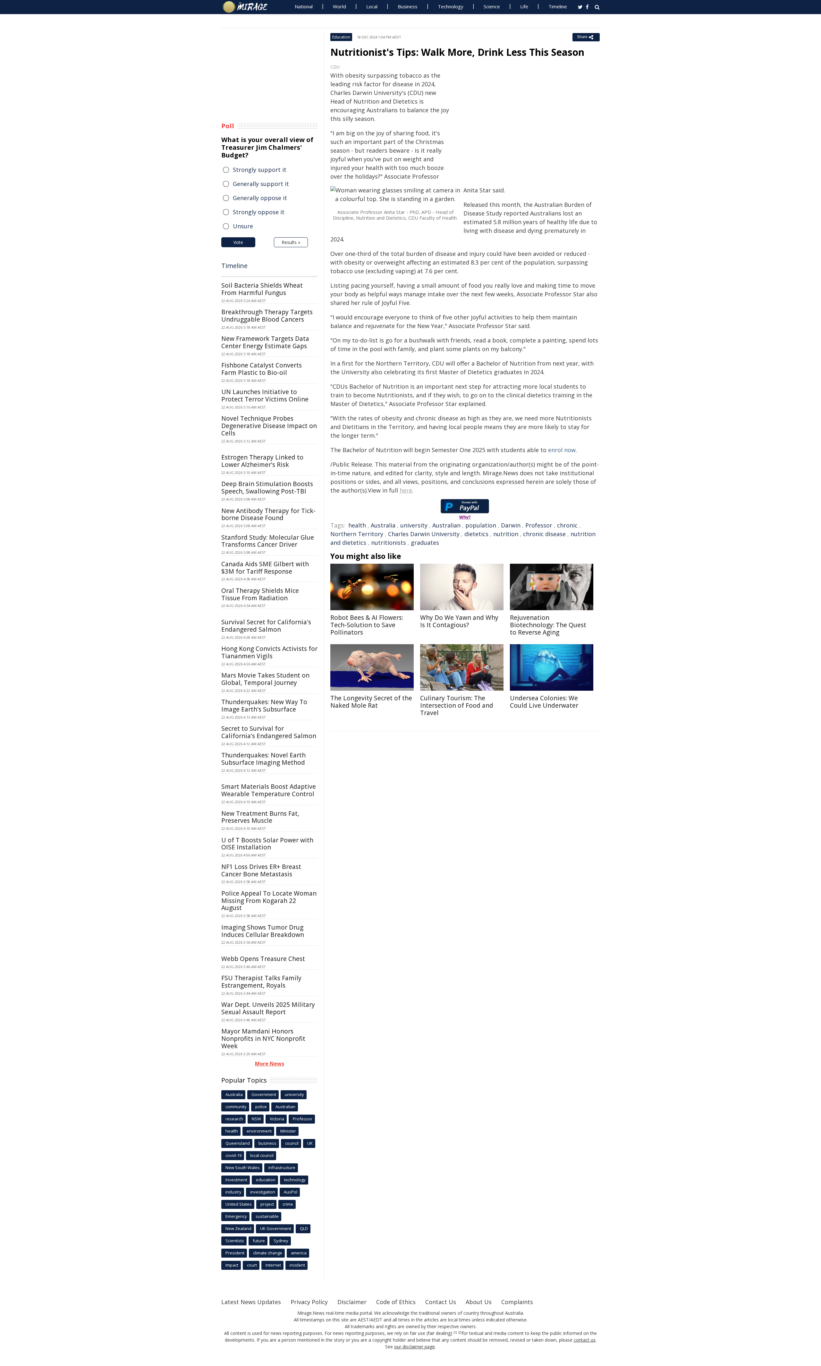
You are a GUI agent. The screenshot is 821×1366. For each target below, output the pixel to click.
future (259, 1241)
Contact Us (440, 1302)
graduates (425, 542)
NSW (256, 1119)
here (406, 490)
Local (371, 6)
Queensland (237, 1143)
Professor (538, 525)
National (304, 6)
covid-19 (233, 1155)
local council (262, 1155)
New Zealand (238, 1228)
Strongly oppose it (258, 212)
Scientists (234, 1241)
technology (295, 1180)
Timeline (557, 6)
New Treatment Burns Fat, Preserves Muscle (260, 817)
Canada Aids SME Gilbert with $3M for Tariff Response (265, 568)
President (234, 1253)
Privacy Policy (309, 1302)
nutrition (505, 534)
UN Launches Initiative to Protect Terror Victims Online (265, 395)
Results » (291, 242)
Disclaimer (352, 1302)
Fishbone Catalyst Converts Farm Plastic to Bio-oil (261, 369)
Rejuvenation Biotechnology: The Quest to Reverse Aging (548, 625)
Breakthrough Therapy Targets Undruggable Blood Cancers (267, 316)
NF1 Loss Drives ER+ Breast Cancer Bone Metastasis (261, 870)
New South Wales (242, 1167)
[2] (460, 1333)
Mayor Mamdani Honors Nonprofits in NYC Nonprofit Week (263, 1038)
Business (408, 6)
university (413, 525)
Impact (231, 1265)
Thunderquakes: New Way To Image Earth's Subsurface (264, 705)
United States (238, 1204)
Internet (273, 1265)
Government (263, 1094)
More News (269, 1063)
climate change (267, 1253)
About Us (479, 1302)
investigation (262, 1192)
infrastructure (281, 1167)
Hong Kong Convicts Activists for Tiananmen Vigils (269, 652)
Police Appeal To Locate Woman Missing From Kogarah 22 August (269, 900)
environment (259, 1131)
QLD (304, 1228)
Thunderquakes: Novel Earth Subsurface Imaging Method (263, 759)
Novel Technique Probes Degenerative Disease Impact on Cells (269, 425)
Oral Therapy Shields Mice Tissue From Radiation (260, 594)
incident (297, 1265)
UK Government (275, 1228)
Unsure (243, 226)
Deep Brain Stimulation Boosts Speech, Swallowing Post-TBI (267, 487)
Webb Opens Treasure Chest (263, 959)
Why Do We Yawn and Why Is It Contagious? (459, 621)
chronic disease (544, 534)
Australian (446, 525)
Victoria (277, 1119)
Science (492, 6)
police (261, 1106)
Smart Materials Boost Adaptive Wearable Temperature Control (268, 790)
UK (310, 1143)
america (299, 1253)
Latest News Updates (251, 1302)
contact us (585, 1340)
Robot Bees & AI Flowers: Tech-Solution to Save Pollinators (366, 625)
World (339, 6)
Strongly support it (259, 169)
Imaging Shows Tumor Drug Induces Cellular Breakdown (262, 931)
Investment (236, 1180)
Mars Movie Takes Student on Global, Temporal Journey (265, 679)
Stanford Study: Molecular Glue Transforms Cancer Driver (267, 541)
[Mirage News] (248, 7)
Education (341, 37)
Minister (288, 1131)
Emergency (236, 1216)
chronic (567, 525)
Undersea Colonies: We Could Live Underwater (544, 702)
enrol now (562, 450)
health (357, 525)
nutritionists (388, 542)
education (265, 1180)
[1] (455, 1333)
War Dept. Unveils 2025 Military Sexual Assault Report (268, 1008)
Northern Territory (356, 534)
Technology (450, 6)
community (236, 1106)
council (292, 1143)
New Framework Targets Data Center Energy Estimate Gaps (265, 342)
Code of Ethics (396, 1302)
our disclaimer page (414, 1347)
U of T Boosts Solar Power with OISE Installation (267, 844)
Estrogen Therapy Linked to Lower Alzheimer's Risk (262, 461)
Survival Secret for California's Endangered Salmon (266, 626)
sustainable (267, 1216)
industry (233, 1192)
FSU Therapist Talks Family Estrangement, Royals (261, 982)
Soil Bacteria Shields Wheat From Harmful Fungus (262, 289)
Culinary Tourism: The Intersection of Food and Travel (456, 705)
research (234, 1119)
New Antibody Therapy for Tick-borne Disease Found (268, 514)
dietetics (476, 534)
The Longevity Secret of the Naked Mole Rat (371, 702)
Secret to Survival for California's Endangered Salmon (268, 732)
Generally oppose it (260, 198)
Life (524, 6)
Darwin (511, 525)
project (267, 1204)
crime (288, 1204)
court (252, 1265)
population (480, 525)
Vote (238, 242)
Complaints (517, 1302)
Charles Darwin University (424, 534)
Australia (383, 525)
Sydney (281, 1241)
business (267, 1143)
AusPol (290, 1192)
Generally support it (261, 184)
